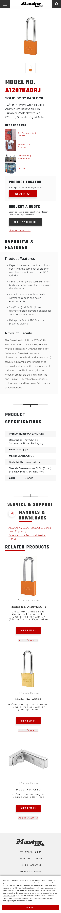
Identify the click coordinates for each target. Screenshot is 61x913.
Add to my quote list (25, 222)
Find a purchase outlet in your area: (26, 187)
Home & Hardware (30, 865)
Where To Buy (33, 852)
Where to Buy (23, 194)
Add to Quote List (28, 640)
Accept (30, 907)
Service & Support (30, 872)
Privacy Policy (9, 895)
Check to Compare (30, 600)
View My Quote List (19, 230)
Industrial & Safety (30, 859)
